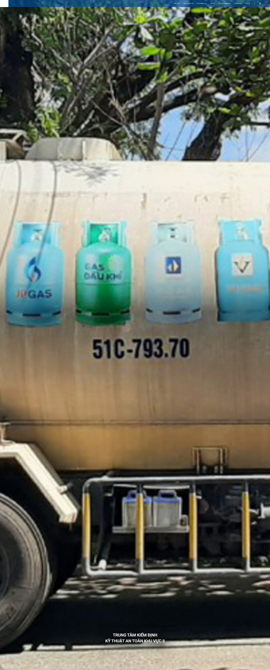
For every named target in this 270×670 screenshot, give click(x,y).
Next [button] (260, 335)
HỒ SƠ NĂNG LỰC (202, 3)
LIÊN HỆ (247, 3)
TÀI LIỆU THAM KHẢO (225, 3)
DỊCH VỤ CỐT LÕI (188, 3)
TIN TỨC (212, 3)
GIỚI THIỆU (177, 3)
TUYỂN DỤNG (238, 3)
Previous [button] (10, 335)
